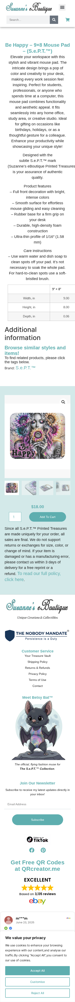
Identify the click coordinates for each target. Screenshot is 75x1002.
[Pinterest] (43, 850)
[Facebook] (32, 850)
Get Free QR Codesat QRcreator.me (38, 865)
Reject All (37, 993)
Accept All (37, 970)
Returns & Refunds (37, 667)
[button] (62, 7)
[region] (37, 966)
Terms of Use (37, 679)
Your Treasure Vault (38, 655)
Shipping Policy (38, 661)
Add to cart (47, 517)
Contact (37, 686)
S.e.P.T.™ (26, 367)
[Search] (54, 20)
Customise (37, 982)
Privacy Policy (38, 673)
